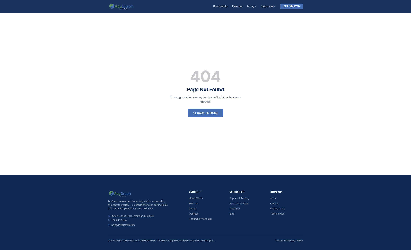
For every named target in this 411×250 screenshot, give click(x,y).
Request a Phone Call (200, 219)
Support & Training (239, 198)
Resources (267, 6)
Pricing (250, 6)
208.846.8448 (119, 220)
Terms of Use (277, 213)
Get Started (292, 6)
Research (235, 208)
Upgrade (194, 213)
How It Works (220, 6)
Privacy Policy (277, 208)
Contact (274, 203)
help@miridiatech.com (123, 224)
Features (237, 6)
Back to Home (207, 113)
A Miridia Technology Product (289, 241)
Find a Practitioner (239, 203)
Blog (232, 213)
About (273, 198)
